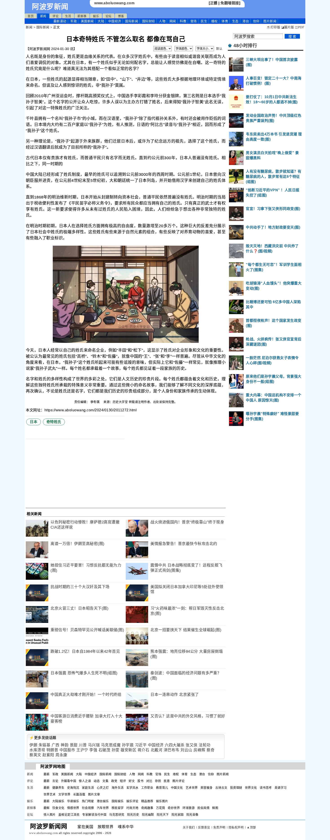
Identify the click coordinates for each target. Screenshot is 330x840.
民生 (204, 21)
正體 (214, 3)
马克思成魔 (111, 745)
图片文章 (94, 794)
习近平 (141, 745)
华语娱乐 (73, 801)
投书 (140, 781)
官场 (193, 21)
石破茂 (104, 750)
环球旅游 (189, 807)
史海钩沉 (73, 787)
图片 (269, 21)
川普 (83, 745)
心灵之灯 (103, 787)
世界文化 (251, 787)
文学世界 (64, 794)
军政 (73, 21)
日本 (33, 422)
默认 (219, 48)
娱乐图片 (162, 801)
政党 (114, 781)
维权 (214, 21)
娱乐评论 (132, 801)
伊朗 (33, 745)
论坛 (109, 16)
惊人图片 (50, 814)
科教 (183, 21)
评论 (56, 16)
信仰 (256, 21)
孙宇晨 (128, 745)
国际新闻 (131, 21)
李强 (93, 750)
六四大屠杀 (175, 745)
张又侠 (192, 745)
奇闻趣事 (147, 807)
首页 (31, 16)
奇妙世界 (174, 807)
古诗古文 (221, 787)
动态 (97, 781)
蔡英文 (35, 755)
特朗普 (52, 750)
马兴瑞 (94, 745)
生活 (68, 16)
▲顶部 (251, 827)
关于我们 (189, 827)
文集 (105, 781)
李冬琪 (95, 401)
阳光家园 (178, 814)
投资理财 (236, 787)
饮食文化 (58, 807)
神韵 (64, 745)
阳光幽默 (148, 814)
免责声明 (219, 827)
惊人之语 (85, 781)
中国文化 (177, 787)
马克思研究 (116, 814)
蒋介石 (144, 750)
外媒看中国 (68, 781)
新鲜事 (82, 16)
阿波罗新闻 (50, 7)
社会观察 (88, 807)
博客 (121, 16)
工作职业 (147, 787)
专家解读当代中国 (94, 814)
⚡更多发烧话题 (42, 738)
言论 (55, 781)
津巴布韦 (171, 750)
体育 (225, 21)
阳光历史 (133, 814)
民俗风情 (203, 807)
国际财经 (148, 21)
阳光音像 (192, 814)
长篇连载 (79, 794)
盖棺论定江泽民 (69, 814)
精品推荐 (147, 801)
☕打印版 (273, 27)
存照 (158, 781)
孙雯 (115, 750)
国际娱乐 (118, 801)
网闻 (172, 21)
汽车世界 (103, 807)
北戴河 (157, 750)
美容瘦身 (206, 787)
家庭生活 (88, 787)
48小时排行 (245, 45)
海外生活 (118, 787)
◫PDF (299, 27)
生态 (235, 21)
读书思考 (266, 787)
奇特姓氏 (53, 422)
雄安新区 (128, 750)
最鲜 (47, 807)
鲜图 (215, 807)
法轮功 (205, 745)
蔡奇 (210, 750)
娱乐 (96, 16)
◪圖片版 (287, 27)
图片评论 (178, 781)
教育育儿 (162, 787)
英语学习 (281, 787)
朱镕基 (45, 745)
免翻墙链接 (229, 3)
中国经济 (114, 21)
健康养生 (58, 787)
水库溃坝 (37, 750)
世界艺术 (50, 794)
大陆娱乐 (58, 801)
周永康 (61, 755)
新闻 (43, 16)
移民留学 (118, 807)
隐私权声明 (236, 827)
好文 (132, 781)
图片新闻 (223, 774)
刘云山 (186, 750)
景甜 (74, 745)
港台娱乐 (103, 801)
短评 (123, 781)
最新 (59, 21)
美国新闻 (87, 21)
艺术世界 (192, 787)
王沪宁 (82, 750)
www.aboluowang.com (114, 3)
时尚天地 (132, 807)
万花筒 (160, 807)
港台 (245, 21)
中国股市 (67, 750)
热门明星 (88, 801)
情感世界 (73, 807)
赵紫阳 (48, 755)
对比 (149, 781)
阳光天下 (163, 814)
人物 (162, 21)
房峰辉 (199, 750)
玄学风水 (132, 787)
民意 (167, 781)
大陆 (101, 21)
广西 (55, 745)
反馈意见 (204, 827)
